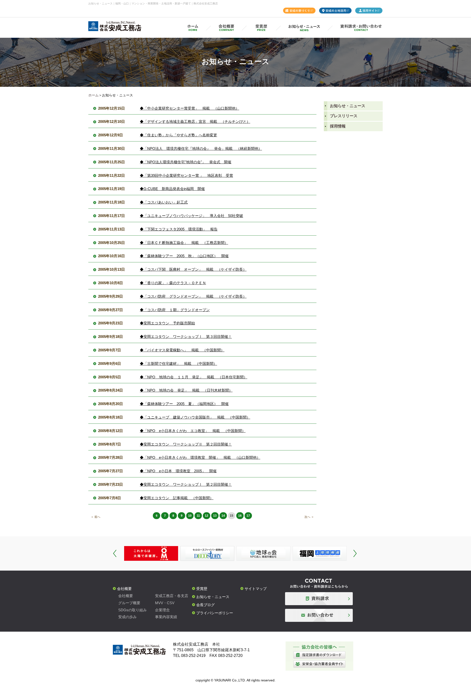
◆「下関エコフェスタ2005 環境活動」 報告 (179, 229)
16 (240, 515)
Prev (115, 553)
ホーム (93, 95)
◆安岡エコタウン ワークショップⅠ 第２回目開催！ (186, 484)
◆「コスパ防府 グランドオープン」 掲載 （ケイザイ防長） (193, 296)
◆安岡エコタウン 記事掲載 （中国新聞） (176, 498)
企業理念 (162, 610)
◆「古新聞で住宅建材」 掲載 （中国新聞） (178, 363)
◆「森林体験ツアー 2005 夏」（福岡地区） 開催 (184, 404)
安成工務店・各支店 (171, 596)
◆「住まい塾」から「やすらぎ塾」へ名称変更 (178, 135)
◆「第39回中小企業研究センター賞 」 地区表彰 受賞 (186, 175)
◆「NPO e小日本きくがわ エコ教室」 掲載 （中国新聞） (193, 431)
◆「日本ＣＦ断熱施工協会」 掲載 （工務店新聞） (184, 243)
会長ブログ (205, 605)
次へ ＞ (309, 517)
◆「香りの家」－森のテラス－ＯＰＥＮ (173, 283)
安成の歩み (127, 617)
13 (215, 515)
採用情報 (338, 126)
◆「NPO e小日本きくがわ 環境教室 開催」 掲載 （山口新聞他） (200, 457)
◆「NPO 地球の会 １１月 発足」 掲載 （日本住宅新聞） (193, 377)
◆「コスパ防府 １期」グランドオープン (175, 310)
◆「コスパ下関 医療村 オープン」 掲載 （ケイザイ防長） (193, 269)
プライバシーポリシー (214, 613)
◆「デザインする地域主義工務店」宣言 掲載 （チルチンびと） (195, 121)
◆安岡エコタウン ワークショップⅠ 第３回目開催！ (186, 336)
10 (190, 515)
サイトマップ (256, 589)
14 (223, 515)
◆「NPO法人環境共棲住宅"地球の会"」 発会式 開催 (185, 162)
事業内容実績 (166, 617)
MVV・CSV (164, 603)
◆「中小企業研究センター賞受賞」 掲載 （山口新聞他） (189, 108)
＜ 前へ (95, 517)
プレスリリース (343, 116)
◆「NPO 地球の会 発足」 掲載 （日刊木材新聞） (186, 390)
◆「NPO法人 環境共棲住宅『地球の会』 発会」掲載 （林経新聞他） (201, 148)
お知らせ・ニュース (347, 106)
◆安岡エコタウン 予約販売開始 (167, 323)
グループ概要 (129, 603)
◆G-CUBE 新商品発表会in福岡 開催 (172, 189)
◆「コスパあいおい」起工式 (164, 202)
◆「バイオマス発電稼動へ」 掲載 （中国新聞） (182, 350)
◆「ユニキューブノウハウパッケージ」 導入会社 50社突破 (191, 216)
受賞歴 (201, 589)
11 (198, 515)
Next (355, 553)
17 (248, 515)
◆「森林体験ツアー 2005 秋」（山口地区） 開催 (184, 256)
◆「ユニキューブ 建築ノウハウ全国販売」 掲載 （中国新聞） (195, 417)
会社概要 (124, 589)
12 (206, 515)
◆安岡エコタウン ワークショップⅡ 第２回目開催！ (186, 444)
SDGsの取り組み (132, 610)
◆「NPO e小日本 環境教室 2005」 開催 (178, 471)
